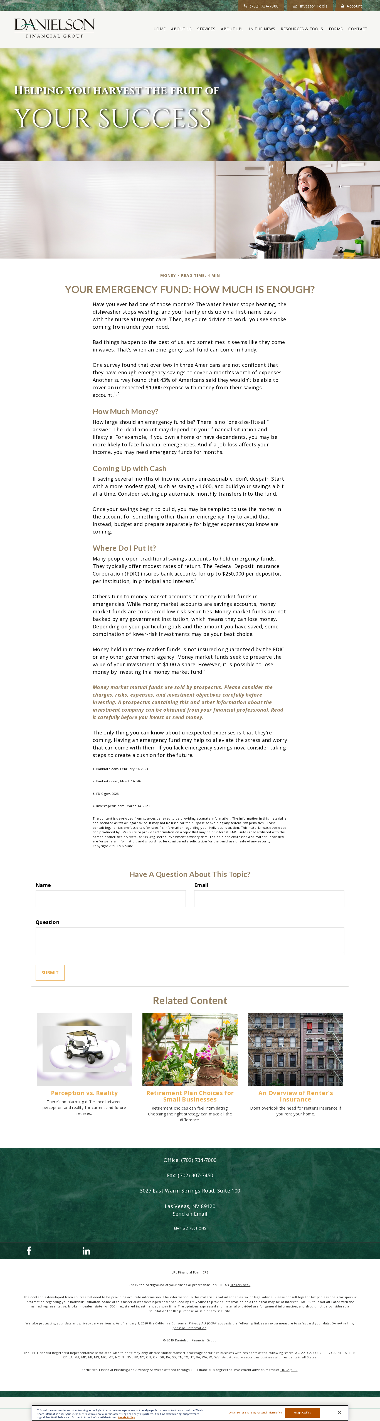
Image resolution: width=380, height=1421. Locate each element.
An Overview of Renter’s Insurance (295, 1096)
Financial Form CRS (193, 1272)
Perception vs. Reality (84, 1093)
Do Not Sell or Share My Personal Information (255, 1412)
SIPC (294, 1370)
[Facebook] (28, 1251)
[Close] (339, 1413)
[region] (190, 1413)
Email (201, 885)
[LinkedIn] (85, 1251)
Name (43, 885)
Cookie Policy (126, 1417)
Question (47, 922)
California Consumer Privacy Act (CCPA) (186, 1323)
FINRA (285, 1370)
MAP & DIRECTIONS (190, 1228)
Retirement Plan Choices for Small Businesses (190, 1096)
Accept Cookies (302, 1412)
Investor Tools (313, 6)
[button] (181, 29)
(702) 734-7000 (264, 6)
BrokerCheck (240, 1285)
